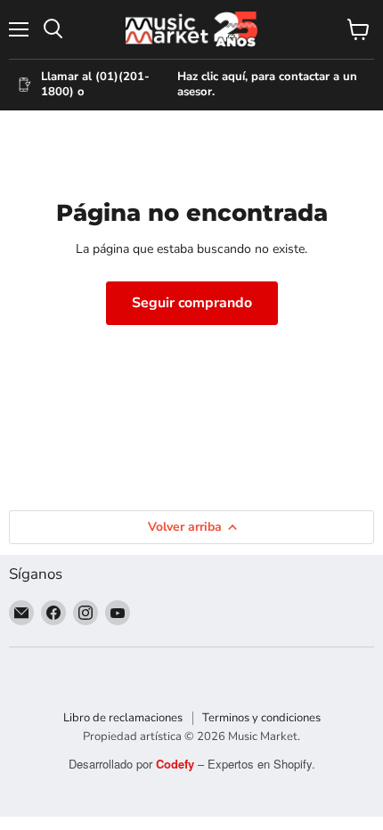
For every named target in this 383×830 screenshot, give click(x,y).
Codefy (177, 763)
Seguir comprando (192, 303)
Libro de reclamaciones (123, 718)
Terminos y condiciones (261, 718)
